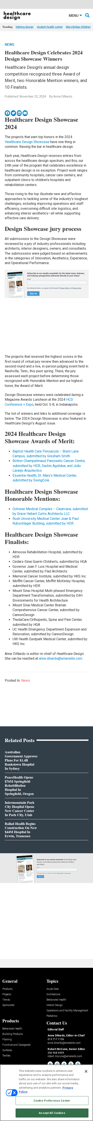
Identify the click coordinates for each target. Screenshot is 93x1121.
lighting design (25, 26)
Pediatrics (52, 1016)
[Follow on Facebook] (64, 1064)
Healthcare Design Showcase (27, 142)
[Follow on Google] (77, 1064)
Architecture (53, 994)
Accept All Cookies (52, 1113)
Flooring (7, 1039)
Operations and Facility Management (67, 1010)
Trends (6, 999)
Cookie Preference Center (52, 1100)
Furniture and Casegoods (16, 1045)
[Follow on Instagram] (57, 1064)
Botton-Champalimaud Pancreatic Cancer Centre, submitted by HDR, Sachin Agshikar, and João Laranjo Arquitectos (49, 466)
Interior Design (54, 1005)
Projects (6, 994)
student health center (50, 26)
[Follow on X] (71, 1064)
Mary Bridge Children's (79, 26)
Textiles (6, 1055)
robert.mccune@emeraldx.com (65, 1056)
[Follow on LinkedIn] (50, 1064)
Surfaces (7, 1050)
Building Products (12, 1034)
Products (7, 989)
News (9, 45)
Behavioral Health (56, 999)
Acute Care (52, 989)
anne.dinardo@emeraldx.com (60, 658)
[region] (46, 1092)
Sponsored (8, 1005)
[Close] (86, 1071)
